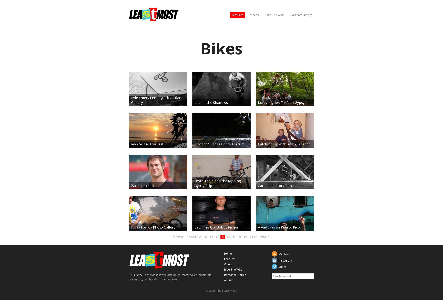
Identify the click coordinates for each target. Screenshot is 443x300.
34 (234, 236)
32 (223, 236)
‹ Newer (191, 236)
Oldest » (264, 236)
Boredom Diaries (301, 15)
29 (206, 236)
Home (228, 254)
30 (211, 236)
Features (237, 15)
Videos (254, 15)
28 (200, 236)
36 (245, 236)
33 (228, 236)
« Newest (178, 236)
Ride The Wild (274, 15)
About (228, 280)
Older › (253, 236)
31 (217, 236)
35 (239, 236)
